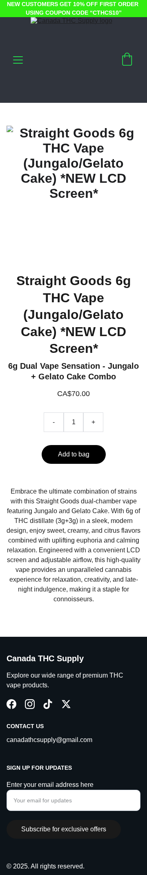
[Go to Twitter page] (66, 704)
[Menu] (18, 60)
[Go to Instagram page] (30, 704)
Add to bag (73, 454)
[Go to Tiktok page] (48, 704)
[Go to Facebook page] (11, 704)
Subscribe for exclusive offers (63, 829)
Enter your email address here (50, 784)
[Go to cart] (127, 60)
